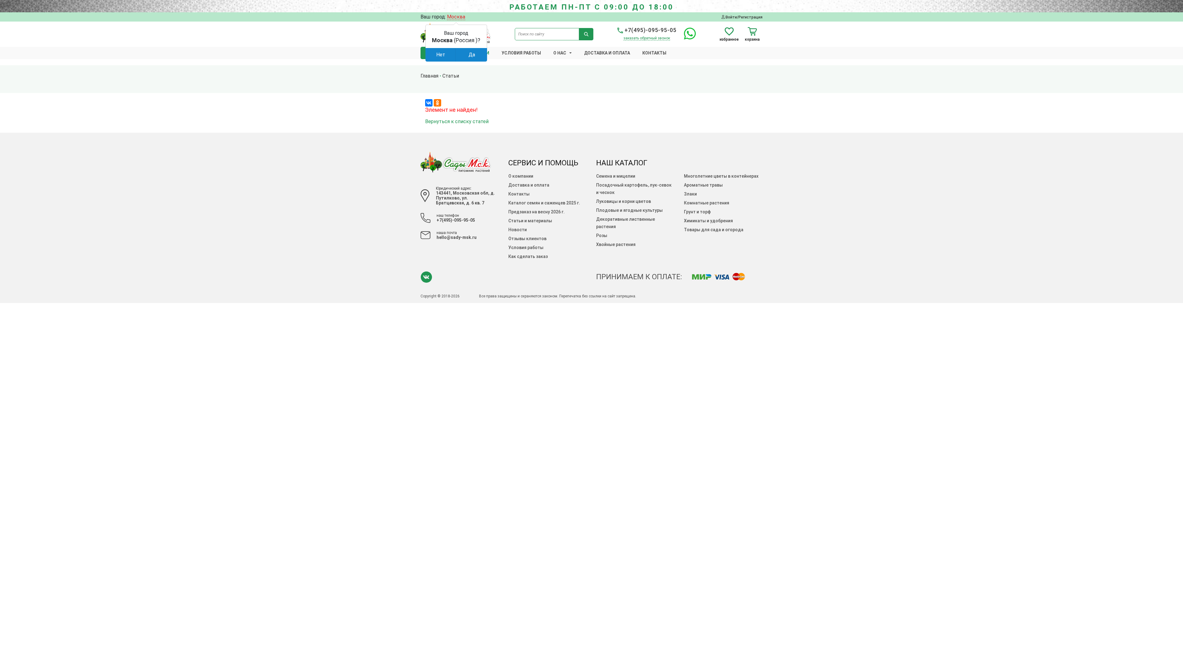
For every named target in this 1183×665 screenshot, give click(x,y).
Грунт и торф (697, 211)
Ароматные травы (703, 185)
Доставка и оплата (607, 52)
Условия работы (521, 52)
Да (472, 55)
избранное (729, 39)
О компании (520, 176)
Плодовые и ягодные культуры (629, 210)
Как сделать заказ (528, 256)
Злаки (690, 193)
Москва (456, 17)
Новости (517, 229)
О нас (559, 52)
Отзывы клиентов (527, 238)
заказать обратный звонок (647, 38)
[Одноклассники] (437, 103)
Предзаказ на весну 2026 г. (536, 211)
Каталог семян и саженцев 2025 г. (544, 202)
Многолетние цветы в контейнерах (721, 176)
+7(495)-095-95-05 (650, 30)
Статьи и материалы (530, 220)
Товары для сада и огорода (713, 229)
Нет (440, 55)
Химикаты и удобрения (708, 220)
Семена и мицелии (615, 176)
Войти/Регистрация (743, 17)
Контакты (654, 52)
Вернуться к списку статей (457, 121)
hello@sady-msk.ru (457, 237)
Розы (601, 235)
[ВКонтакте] (429, 103)
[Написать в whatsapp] (687, 37)
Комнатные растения (706, 202)
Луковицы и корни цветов (623, 201)
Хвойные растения (616, 244)
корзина (752, 39)
